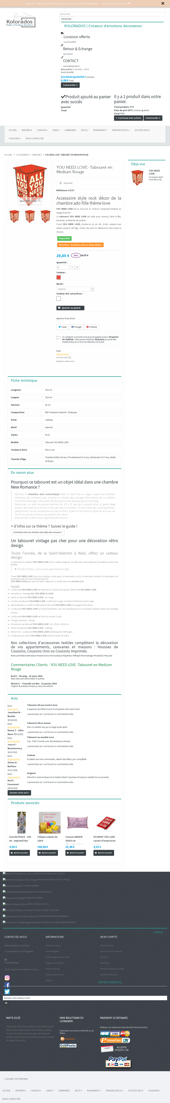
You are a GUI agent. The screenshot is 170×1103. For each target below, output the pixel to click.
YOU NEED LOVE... (154, 172)
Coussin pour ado (13, 1026)
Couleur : (61, 272)
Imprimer (68, 183)
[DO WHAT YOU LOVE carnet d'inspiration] (106, 822)
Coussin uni (11, 1033)
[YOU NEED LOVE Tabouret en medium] (14, 216)
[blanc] (58, 298)
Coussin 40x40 (28, 1026)
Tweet (64, 327)
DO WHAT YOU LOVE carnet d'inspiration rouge (104, 840)
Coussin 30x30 (30, 1030)
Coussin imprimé (44, 1030)
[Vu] (11, 858)
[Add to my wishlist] (16, 858)
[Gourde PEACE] (22, 822)
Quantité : (62, 262)
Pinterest (93, 327)
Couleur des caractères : (70, 293)
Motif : (60, 283)
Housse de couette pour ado (29, 1033)
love (112, 504)
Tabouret (37, 154)
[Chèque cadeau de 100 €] (50, 822)
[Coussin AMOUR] (78, 822)
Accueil (8, 154)
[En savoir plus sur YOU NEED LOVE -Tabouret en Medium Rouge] (137, 178)
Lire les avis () (63, 357)
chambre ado (78, 581)
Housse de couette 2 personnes (34, 1037)
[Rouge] (58, 277)
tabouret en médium (89, 208)
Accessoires (22, 154)
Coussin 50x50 (40, 1026)
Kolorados (23, 1078)
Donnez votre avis (65, 361)
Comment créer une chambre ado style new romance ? (37, 532)
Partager (78, 327)
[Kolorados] (30, 19)
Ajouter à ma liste (65, 318)
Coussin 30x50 (17, 1030)
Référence (61, 190)
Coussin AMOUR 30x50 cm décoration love (74, 840)
